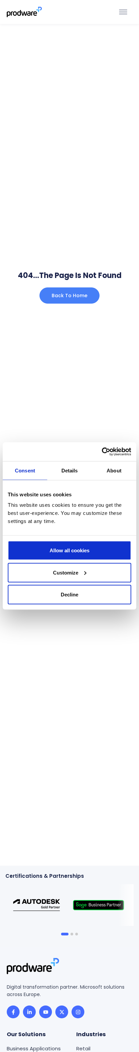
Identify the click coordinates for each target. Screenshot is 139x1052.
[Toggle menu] (123, 12)
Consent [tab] (25, 470)
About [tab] (114, 470)
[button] (64, 934)
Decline (69, 594)
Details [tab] (69, 470)
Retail (83, 1048)
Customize (65, 572)
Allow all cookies (69, 550)
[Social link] (13, 1011)
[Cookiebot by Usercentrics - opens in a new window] (101, 451)
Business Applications (34, 1048)
